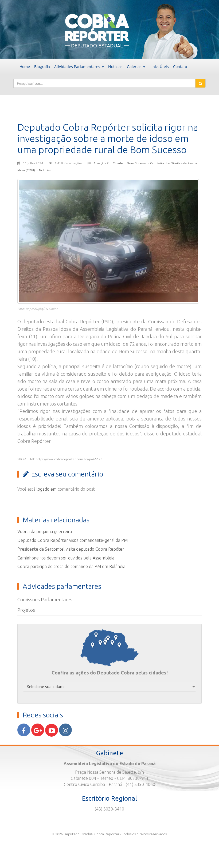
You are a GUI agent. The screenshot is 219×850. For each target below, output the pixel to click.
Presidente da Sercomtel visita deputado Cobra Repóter (70, 549)
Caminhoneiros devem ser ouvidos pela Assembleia (65, 557)
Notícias (115, 66)
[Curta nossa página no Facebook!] (23, 730)
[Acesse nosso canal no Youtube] (51, 730)
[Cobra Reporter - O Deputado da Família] (109, 28)
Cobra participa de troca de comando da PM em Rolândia (71, 566)
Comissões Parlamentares (44, 599)
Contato (180, 66)
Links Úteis (159, 66)
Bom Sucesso (136, 163)
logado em (47, 489)
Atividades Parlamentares (77, 66)
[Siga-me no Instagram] (65, 730)
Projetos (26, 610)
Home (24, 66)
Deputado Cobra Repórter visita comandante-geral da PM (72, 540)
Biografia (42, 66)
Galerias (135, 66)
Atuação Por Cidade (108, 163)
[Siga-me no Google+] (37, 730)
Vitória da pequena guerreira (44, 531)
